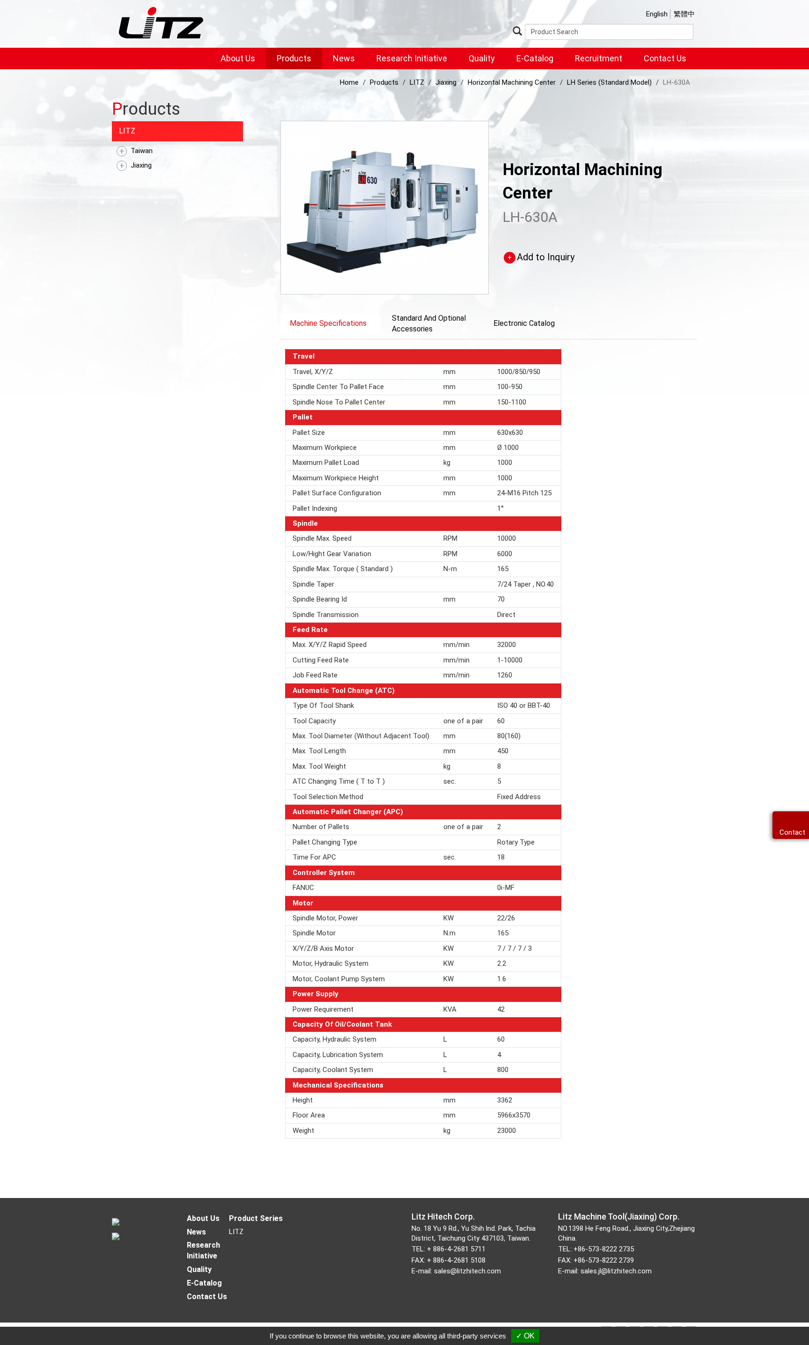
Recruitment (598, 58)
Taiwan (142, 151)
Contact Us (665, 58)
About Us (238, 58)
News (344, 58)
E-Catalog (534, 58)
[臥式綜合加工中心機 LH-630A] (384, 207)
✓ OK (525, 1336)
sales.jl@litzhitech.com (616, 1271)
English (657, 14)
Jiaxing (141, 165)
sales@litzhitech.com (467, 1271)
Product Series (256, 1218)
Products (294, 58)
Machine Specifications (328, 323)
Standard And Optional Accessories (429, 323)
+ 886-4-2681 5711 (456, 1249)
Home (349, 82)
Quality (482, 58)
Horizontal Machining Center (512, 82)
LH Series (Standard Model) (609, 82)
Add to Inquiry (545, 257)
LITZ (127, 130)
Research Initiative (411, 58)
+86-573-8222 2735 (604, 1249)
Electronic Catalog (524, 323)
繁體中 (684, 14)
